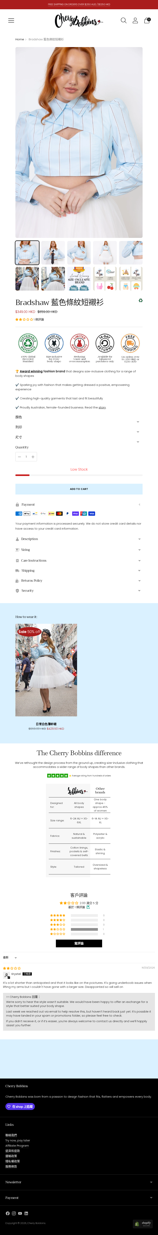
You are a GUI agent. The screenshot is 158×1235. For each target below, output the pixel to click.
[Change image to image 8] (79, 278)
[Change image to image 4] (105, 253)
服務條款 (11, 1166)
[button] (24, 319)
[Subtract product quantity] (19, 457)
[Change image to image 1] (27, 253)
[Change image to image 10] (131, 278)
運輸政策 (11, 1156)
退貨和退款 (12, 1151)
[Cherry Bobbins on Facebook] (7, 1214)
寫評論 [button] (79, 943)
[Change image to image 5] (131, 253)
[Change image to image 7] (53, 278)
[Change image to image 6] (27, 278)
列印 (18, 427)
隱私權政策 (12, 1161)
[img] (12, 968)
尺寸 (18, 437)
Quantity (22, 447)
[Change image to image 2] (53, 253)
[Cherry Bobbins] (79, 20)
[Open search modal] (123, 20)
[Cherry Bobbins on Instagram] (14, 1214)
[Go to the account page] (135, 20)
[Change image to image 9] (105, 278)
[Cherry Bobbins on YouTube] (20, 1214)
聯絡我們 (11, 1135)
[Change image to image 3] (79, 253)
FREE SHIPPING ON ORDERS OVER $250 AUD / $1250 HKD (79, 4)
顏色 (18, 417)
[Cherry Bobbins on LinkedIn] (26, 1214)
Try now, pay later (17, 1140)
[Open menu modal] (11, 20)
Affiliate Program (17, 1146)
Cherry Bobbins (36, 1223)
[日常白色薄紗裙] (46, 670)
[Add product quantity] (33, 457)
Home (19, 39)
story (102, 407)
